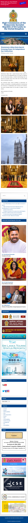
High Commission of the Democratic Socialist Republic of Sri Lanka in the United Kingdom (14, 25)
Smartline (18, 521)
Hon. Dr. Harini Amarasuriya (7, 282)
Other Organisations (7, 414)
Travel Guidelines (6, 419)
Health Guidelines (6, 411)
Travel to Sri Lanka (6, 420)
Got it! (22, 3)
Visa (4, 423)
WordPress (13, 521)
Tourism (4, 416)
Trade (4, 417)
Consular (5, 408)
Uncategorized (6, 422)
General (4, 410)
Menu (2, 33)
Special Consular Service (8, 209)
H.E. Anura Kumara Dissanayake (8, 254)
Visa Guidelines (6, 425)
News (12, 53)
